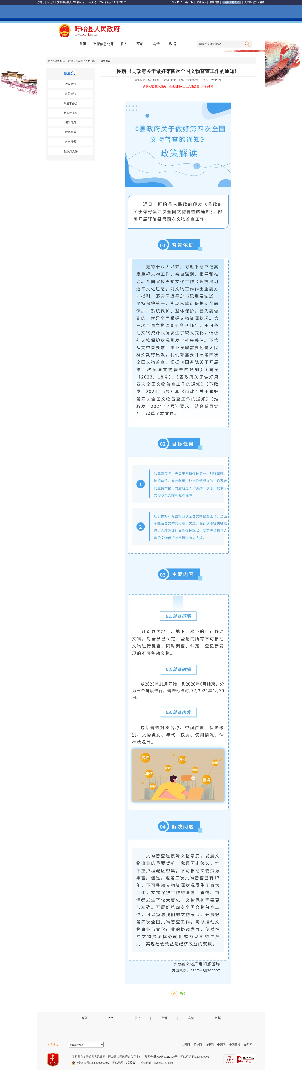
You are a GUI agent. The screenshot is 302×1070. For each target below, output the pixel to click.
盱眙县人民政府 (76, 61)
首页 (82, 44)
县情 (156, 44)
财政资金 (70, 132)
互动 (139, 44)
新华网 (199, 1044)
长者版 (261, 2)
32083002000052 (100, 1062)
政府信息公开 (103, 44)
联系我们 (132, 1062)
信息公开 (93, 61)
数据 (172, 44)
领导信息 (70, 122)
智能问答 (214, 2)
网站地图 (118, 1062)
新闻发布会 (71, 112)
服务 (123, 44)
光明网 (249, 1044)
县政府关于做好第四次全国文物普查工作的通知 (184, 86)
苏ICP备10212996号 (166, 1056)
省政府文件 (71, 151)
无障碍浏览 (250, 2)
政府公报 (70, 84)
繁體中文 (201, 2)
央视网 (211, 1044)
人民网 (187, 1044)
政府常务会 (71, 103)
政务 (111, 1018)
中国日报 (236, 1044)
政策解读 (105, 61)
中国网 (222, 1044)
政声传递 (70, 141)
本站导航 (188, 2)
